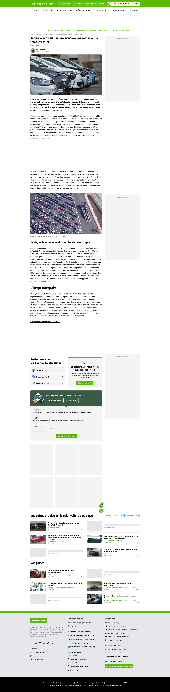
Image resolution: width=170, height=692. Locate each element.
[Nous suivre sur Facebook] (32, 643)
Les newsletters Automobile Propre (82, 635)
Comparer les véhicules (115, 633)
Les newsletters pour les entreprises (82, 639)
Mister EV (73, 663)
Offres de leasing (113, 622)
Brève (137, 515)
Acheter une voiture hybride (114, 653)
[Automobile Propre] (43, 3)
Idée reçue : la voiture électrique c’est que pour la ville (119, 597)
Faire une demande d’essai (116, 626)
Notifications (79, 683)
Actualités (35, 10)
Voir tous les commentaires (66, 436)
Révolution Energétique (78, 659)
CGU (125, 683)
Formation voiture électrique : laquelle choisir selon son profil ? (65, 584)
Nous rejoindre (38, 659)
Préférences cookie (68, 683)
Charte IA (100, 683)
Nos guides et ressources (79, 643)
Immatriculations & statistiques (113, 540)
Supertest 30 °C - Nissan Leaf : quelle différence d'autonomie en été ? (120, 550)
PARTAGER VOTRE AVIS (76, 619)
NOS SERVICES (110, 619)
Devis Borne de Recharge (79, 666)
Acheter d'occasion (119, 10)
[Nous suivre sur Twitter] (36, 643)
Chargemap (74, 670)
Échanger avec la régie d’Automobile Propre (119, 666)
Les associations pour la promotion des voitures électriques (61, 571)
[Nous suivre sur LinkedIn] (52, 643)
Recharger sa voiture (101, 10)
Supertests (108, 554)
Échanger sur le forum (114, 640)
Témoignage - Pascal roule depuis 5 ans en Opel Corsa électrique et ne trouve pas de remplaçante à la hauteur (65, 537)
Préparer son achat (83, 10)
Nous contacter (38, 656)
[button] (66, 423)
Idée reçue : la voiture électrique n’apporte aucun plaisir (118, 584)
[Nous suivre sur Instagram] (44, 643)
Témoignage (129, 515)
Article (116, 515)
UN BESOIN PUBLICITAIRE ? (114, 662)
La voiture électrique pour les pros (116, 656)
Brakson (118, 685)
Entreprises (134, 10)
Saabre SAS (97, 685)
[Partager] (101, 51)
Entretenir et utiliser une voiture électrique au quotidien (120, 587)
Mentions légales (90, 683)
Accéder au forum (71, 400)
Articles (38, 34)
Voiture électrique (35, 45)
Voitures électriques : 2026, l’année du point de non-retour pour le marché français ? (121, 537)
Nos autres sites (74, 652)
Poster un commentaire (55, 400)
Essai (122, 515)
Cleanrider (73, 656)
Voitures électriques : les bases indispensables (62, 575)
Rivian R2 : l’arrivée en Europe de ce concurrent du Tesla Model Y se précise (64, 524)
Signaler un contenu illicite (113, 683)
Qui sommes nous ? (40, 652)
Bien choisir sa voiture (64, 10)
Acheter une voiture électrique (115, 649)
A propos (33, 648)
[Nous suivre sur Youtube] (40, 643)
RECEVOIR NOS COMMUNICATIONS (79, 632)
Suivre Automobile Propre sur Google (83, 647)
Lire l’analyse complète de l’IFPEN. (45, 322)
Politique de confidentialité (51, 683)
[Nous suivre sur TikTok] (48, 643)
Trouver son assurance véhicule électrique (122, 630)
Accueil (32, 34)
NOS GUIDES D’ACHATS (113, 645)
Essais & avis (48, 10)
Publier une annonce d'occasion (118, 637)
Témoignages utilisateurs (56, 541)
